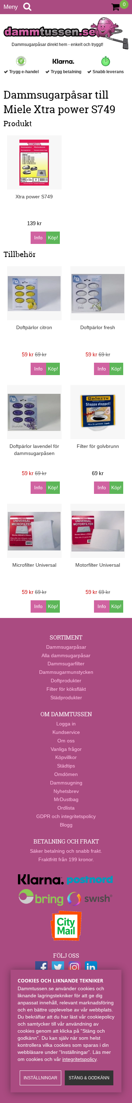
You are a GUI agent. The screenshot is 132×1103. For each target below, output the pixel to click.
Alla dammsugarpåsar (66, 655)
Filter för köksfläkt (66, 689)
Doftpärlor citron (34, 327)
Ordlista (66, 808)
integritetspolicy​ (79, 1059)
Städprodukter (66, 697)
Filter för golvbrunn (98, 446)
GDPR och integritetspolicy (66, 816)
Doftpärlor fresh (97, 327)
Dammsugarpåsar (66, 647)
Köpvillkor (66, 757)
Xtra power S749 (34, 196)
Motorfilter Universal (97, 565)
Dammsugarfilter (66, 663)
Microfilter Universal (34, 565)
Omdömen (66, 774)
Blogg (66, 825)
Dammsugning (66, 783)
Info (38, 237)
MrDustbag (66, 799)
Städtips (66, 766)
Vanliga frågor (66, 749)
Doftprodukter (66, 680)
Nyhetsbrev (66, 791)
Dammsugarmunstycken (66, 672)
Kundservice (66, 732)
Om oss (66, 740)
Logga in (66, 723)
